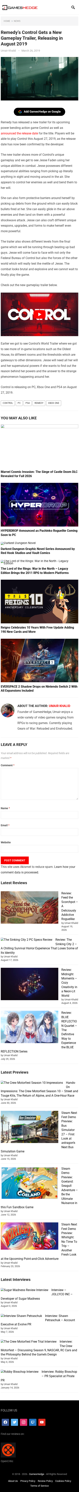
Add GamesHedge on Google (42, 111)
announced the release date (19, 133)
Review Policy (45, 1480)
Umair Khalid (8, 50)
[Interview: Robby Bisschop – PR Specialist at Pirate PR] (20, 1372)
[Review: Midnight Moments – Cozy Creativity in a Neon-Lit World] (29, 984)
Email (5, 825)
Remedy (39, 403)
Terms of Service (39, 1485)
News (17, 21)
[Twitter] (14, 1422)
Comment (7, 765)
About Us (13, 1480)
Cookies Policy (63, 1480)
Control (8, 403)
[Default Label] (32, 1422)
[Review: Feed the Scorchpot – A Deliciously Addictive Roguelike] (29, 908)
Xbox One (53, 403)
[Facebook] (5, 1422)
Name (5, 808)
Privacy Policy (27, 1480)
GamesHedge (36, 1474)
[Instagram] (23, 1422)
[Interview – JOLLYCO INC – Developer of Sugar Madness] (24, 1290)
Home (7, 21)
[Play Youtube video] (39, 314)
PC (19, 403)
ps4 (28, 403)
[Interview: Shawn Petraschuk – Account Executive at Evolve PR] (21, 1316)
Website (6, 842)
